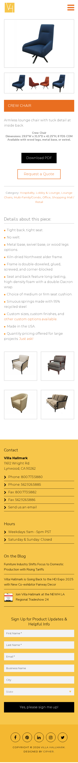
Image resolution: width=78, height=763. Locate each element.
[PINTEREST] (27, 737)
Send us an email (22, 507)
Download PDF (39, 158)
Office (46, 197)
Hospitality (27, 193)
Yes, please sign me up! (39, 707)
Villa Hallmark (9, 7)
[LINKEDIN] (39, 737)
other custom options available (30, 319)
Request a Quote (39, 174)
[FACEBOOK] (15, 737)
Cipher (48, 751)
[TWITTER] (62, 737)
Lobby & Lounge (48, 193)
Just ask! (26, 339)
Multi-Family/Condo (27, 197)
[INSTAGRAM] (51, 737)
